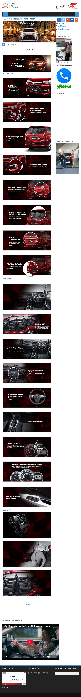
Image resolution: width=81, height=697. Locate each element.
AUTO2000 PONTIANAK (13, 694)
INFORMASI (65, 14)
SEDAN (35, 14)
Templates (63, 694)
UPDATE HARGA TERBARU (63, 29)
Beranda (28, 604)
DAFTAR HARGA (13, 14)
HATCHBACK (22, 14)
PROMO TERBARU (62, 26)
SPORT (57, 14)
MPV (30, 14)
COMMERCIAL (49, 14)
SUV (42, 14)
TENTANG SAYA (61, 25)
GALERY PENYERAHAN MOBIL (64, 31)
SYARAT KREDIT (61, 28)
